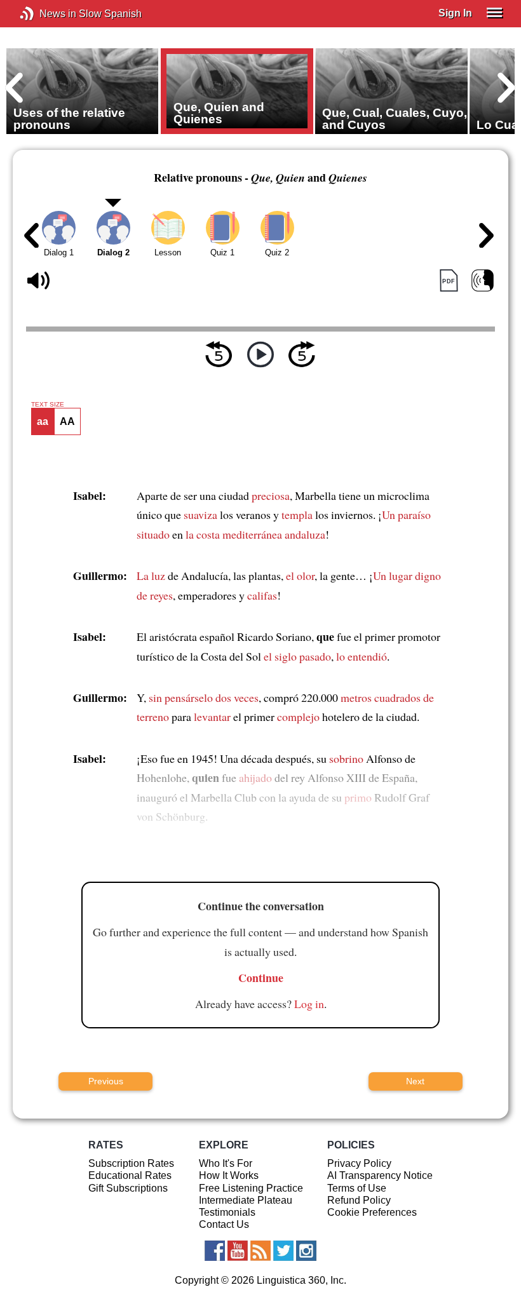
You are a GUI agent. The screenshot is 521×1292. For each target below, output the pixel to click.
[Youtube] (237, 1251)
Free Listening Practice (251, 1188)
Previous (105, 1081)
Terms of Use (356, 1188)
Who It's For (225, 1163)
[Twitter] (283, 1251)
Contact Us (224, 1224)
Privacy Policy (359, 1163)
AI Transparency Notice (380, 1175)
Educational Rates (130, 1175)
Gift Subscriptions (128, 1188)
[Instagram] (306, 1251)
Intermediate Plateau (245, 1200)
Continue (260, 977)
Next (415, 1081)
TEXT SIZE (47, 404)
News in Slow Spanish (46, 13)
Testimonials (227, 1212)
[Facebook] (215, 1251)
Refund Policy (359, 1200)
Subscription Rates (131, 1163)
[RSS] (260, 1251)
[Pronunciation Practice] (482, 280)
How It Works (229, 1175)
